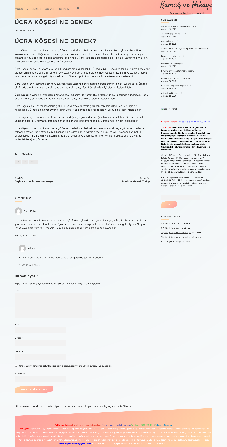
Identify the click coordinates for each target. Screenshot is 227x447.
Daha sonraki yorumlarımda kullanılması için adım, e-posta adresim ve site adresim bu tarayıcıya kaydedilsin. (65, 366)
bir (18, 162)
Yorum (17, 290)
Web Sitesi (19, 351)
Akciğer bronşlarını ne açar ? (173, 34)
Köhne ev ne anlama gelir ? (172, 63)
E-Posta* (19, 338)
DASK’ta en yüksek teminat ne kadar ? (177, 71)
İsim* (17, 324)
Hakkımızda (63, 9)
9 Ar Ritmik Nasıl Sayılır (171, 223)
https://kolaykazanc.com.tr (68, 406)
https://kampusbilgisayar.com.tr (103, 406)
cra (25, 162)
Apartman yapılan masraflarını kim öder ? (178, 26)
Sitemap (127, 406)
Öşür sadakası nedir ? (170, 41)
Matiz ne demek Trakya (136, 181)
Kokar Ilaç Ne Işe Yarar (171, 242)
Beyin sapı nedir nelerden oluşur (34, 181)
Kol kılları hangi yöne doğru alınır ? (176, 85)
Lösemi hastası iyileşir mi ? (172, 56)
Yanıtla (33, 235)
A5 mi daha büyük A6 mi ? (172, 93)
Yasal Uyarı (50, 9)
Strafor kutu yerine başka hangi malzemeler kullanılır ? (184, 48)
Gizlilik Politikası (34, 9)
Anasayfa (19, 9)
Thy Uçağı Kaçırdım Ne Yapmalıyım (176, 232)
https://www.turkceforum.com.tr (33, 406)
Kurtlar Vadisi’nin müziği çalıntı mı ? (176, 78)
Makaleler (28, 154)
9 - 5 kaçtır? (20, 373)
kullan (34, 162)
